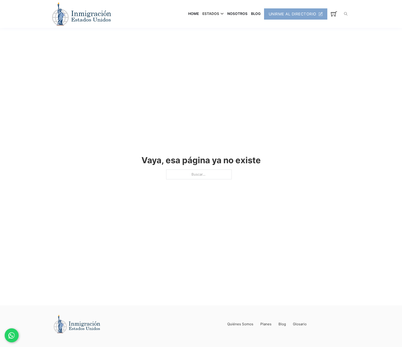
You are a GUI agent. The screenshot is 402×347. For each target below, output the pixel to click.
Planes (265, 324)
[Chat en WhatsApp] (12, 335)
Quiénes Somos (240, 324)
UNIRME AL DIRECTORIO (292, 14)
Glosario (300, 324)
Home (193, 13)
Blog (256, 13)
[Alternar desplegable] (222, 13)
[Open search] (346, 14)
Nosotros (237, 13)
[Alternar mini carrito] (334, 14)
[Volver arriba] (386, 333)
